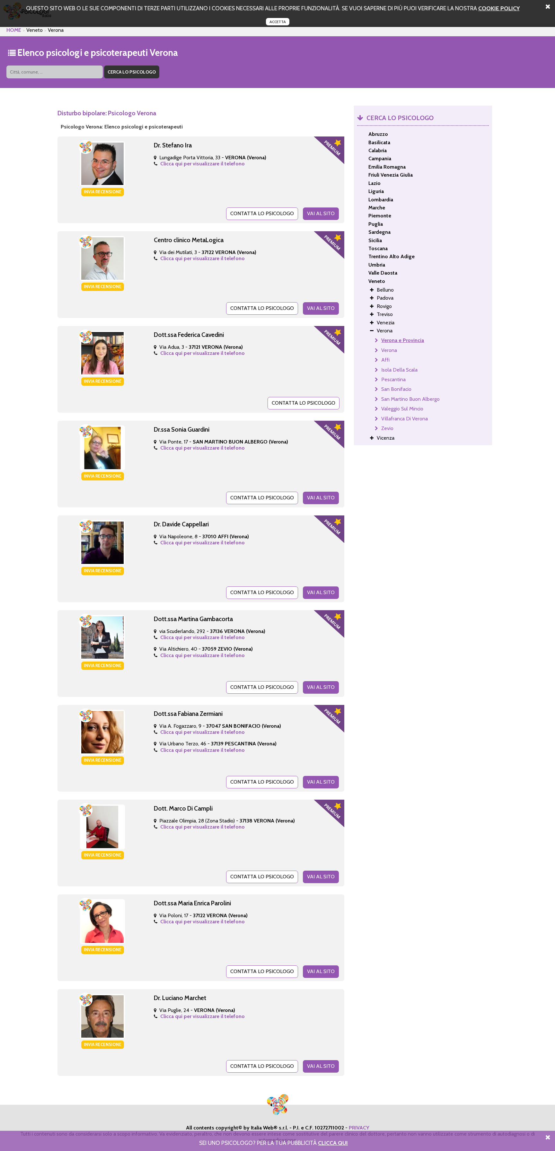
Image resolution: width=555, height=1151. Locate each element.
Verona (389, 350)
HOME (13, 30)
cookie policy (499, 8)
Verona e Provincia (402, 340)
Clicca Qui (333, 1142)
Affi (385, 360)
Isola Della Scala (399, 370)
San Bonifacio (396, 389)
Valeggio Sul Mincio (402, 409)
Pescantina (393, 379)
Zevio (387, 428)
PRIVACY (359, 1128)
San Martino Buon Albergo (410, 399)
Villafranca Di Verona (404, 419)
